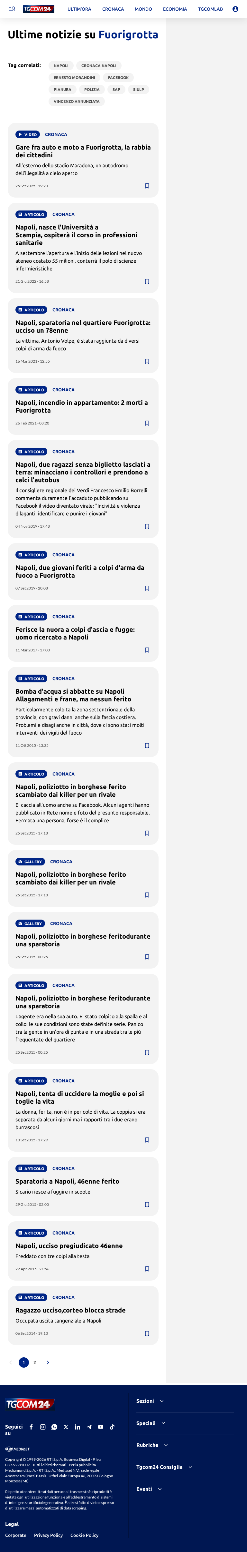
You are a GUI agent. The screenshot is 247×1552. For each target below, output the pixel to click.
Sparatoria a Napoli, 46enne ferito (67, 1181)
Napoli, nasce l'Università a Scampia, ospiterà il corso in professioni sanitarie (76, 234)
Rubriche (147, 1445)
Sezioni (145, 1401)
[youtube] (100, 1427)
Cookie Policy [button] (84, 1535)
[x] (66, 1427)
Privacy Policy (48, 1535)
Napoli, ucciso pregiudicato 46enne (69, 1245)
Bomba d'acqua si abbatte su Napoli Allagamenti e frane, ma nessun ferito (73, 695)
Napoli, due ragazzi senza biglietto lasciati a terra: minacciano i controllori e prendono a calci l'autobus (83, 472)
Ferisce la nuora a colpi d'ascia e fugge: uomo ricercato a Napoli (75, 633)
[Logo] (38, 9)
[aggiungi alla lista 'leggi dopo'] (147, 186)
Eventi (144, 1489)
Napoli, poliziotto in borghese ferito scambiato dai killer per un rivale (70, 790)
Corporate (15, 1535)
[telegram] (89, 1427)
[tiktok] (112, 1427)
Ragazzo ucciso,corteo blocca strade (70, 1310)
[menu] (11, 9)
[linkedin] (77, 1427)
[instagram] (43, 1427)
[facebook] (31, 1427)
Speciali (146, 1423)
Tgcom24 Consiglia (159, 1467)
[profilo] (235, 9)
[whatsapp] (54, 1427)
